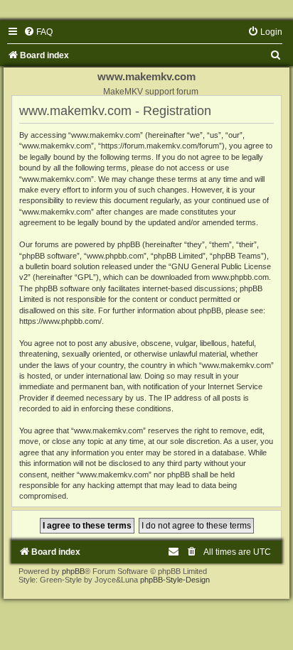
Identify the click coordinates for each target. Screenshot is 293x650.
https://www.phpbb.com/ (60, 321)
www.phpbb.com (240, 277)
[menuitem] (38, 32)
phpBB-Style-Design (175, 579)
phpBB (73, 571)
